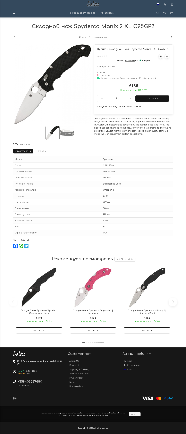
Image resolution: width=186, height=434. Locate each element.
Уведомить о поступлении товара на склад (119, 106)
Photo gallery (76, 386)
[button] (83, 342)
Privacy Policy (76, 378)
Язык (129, 369)
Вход (129, 361)
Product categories (83, 13)
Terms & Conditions (79, 373)
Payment (74, 365)
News (72, 382)
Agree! (134, 414)
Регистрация (134, 365)
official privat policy (116, 413)
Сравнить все (126, 259)
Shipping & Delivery (79, 369)
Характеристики (23, 151)
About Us (74, 361)
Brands (108, 13)
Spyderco (25, 144)
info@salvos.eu (24, 385)
